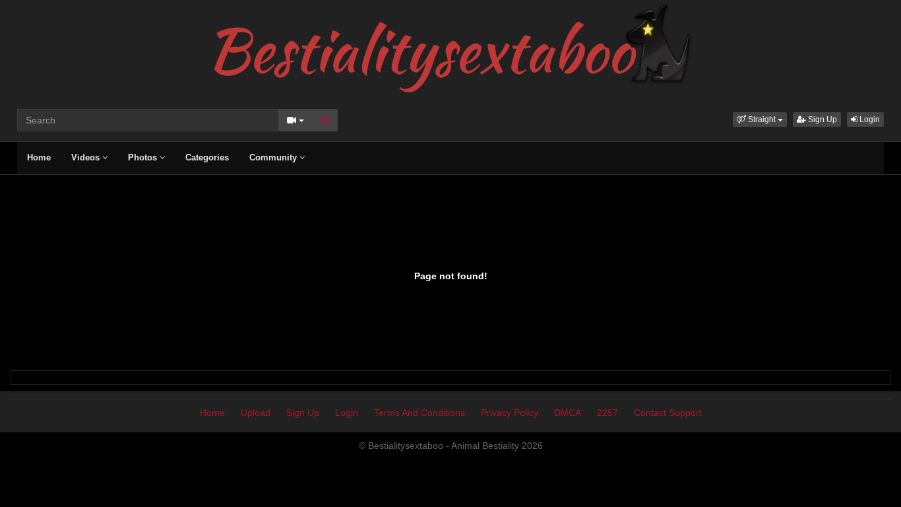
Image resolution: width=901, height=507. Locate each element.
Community (274, 157)
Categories (207, 157)
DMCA (567, 412)
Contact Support (668, 412)
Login (868, 119)
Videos (86, 157)
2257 (607, 412)
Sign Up (821, 119)
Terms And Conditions (419, 412)
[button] (760, 119)
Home (39, 157)
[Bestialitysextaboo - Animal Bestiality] (451, 49)
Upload (255, 412)
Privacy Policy (509, 412)
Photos (144, 157)
